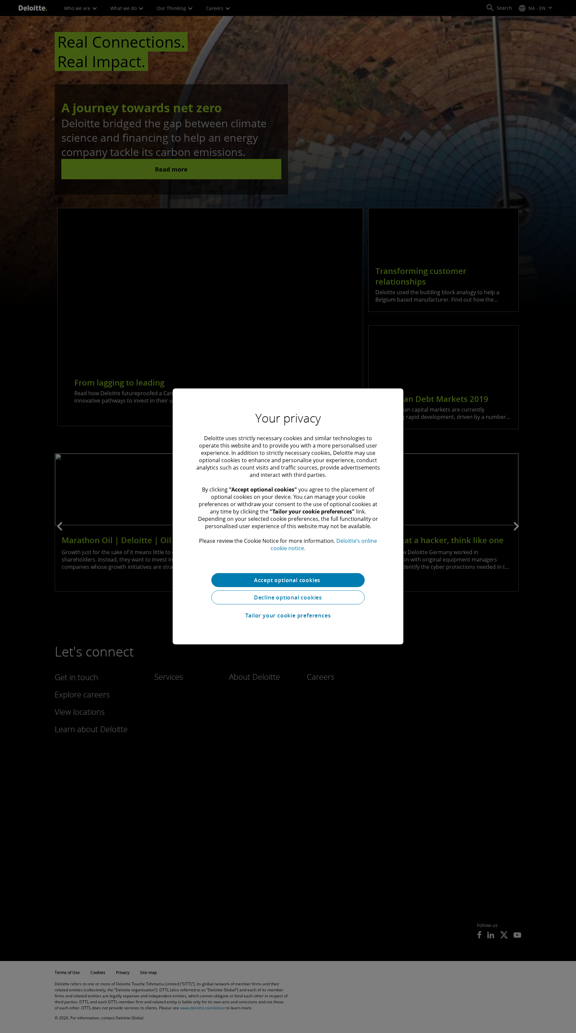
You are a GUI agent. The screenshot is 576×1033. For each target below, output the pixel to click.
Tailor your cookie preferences (288, 615)
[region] (288, 516)
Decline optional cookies (288, 597)
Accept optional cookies (288, 580)
